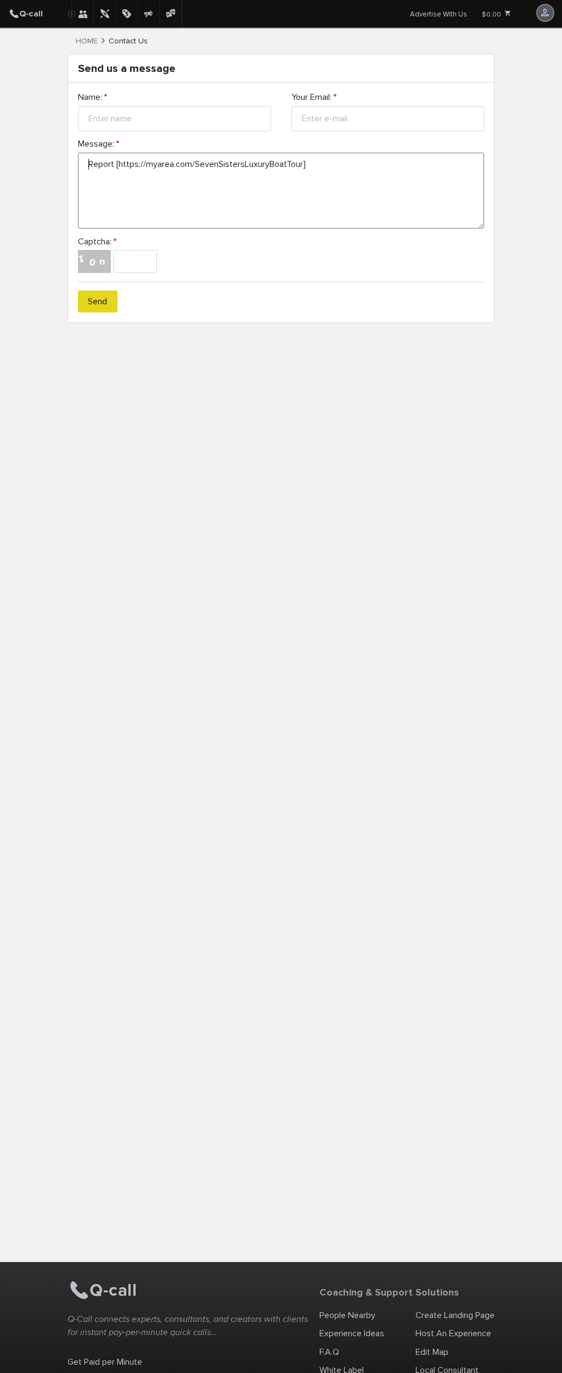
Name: (92, 97)
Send (97, 301)
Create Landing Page (454, 1315)
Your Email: (313, 97)
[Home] (35, 13)
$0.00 (492, 14)
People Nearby (347, 1315)
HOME (87, 41)
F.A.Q (329, 1352)
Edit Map (431, 1352)
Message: (98, 143)
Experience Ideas (351, 1333)
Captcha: (97, 241)
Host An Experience (453, 1333)
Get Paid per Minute (105, 1362)
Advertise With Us (438, 14)
